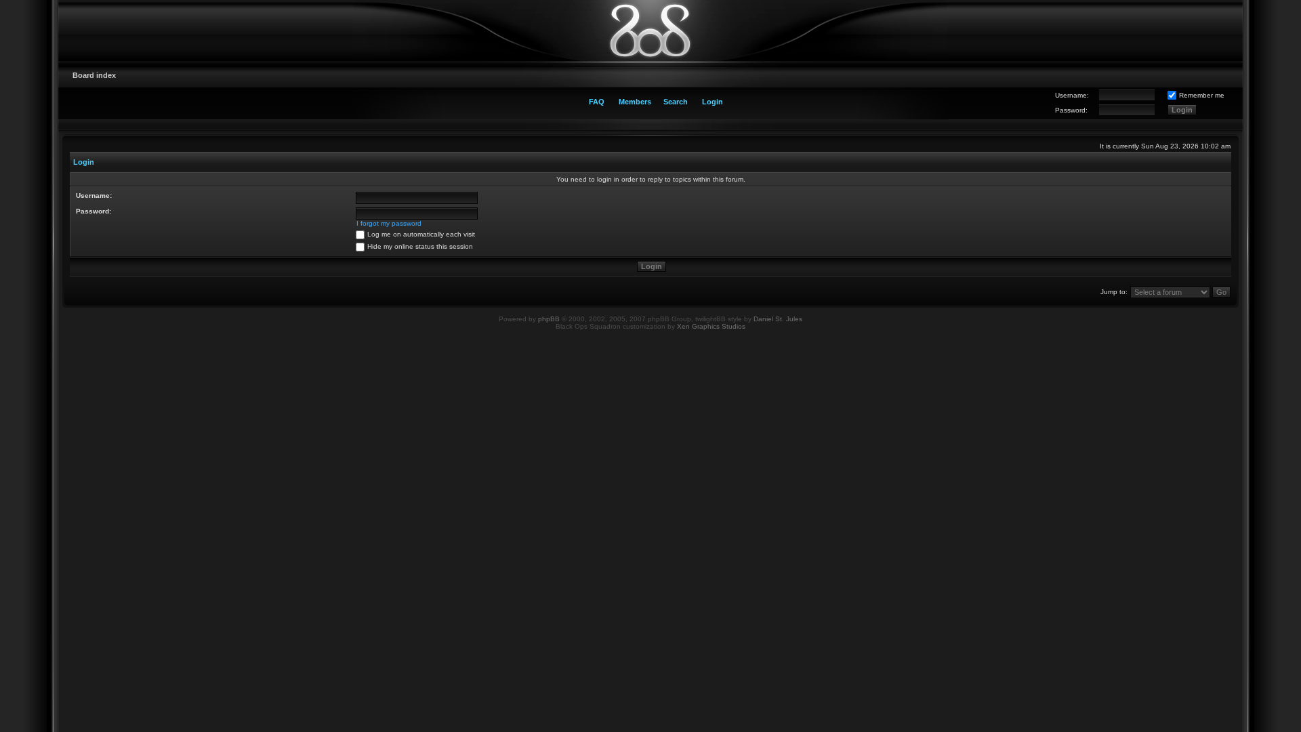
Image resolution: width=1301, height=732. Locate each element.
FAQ (596, 102)
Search (675, 102)
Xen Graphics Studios (711, 326)
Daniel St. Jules (777, 319)
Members (635, 102)
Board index (94, 75)
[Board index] (650, 30)
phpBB (549, 319)
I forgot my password (388, 223)
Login (712, 102)
